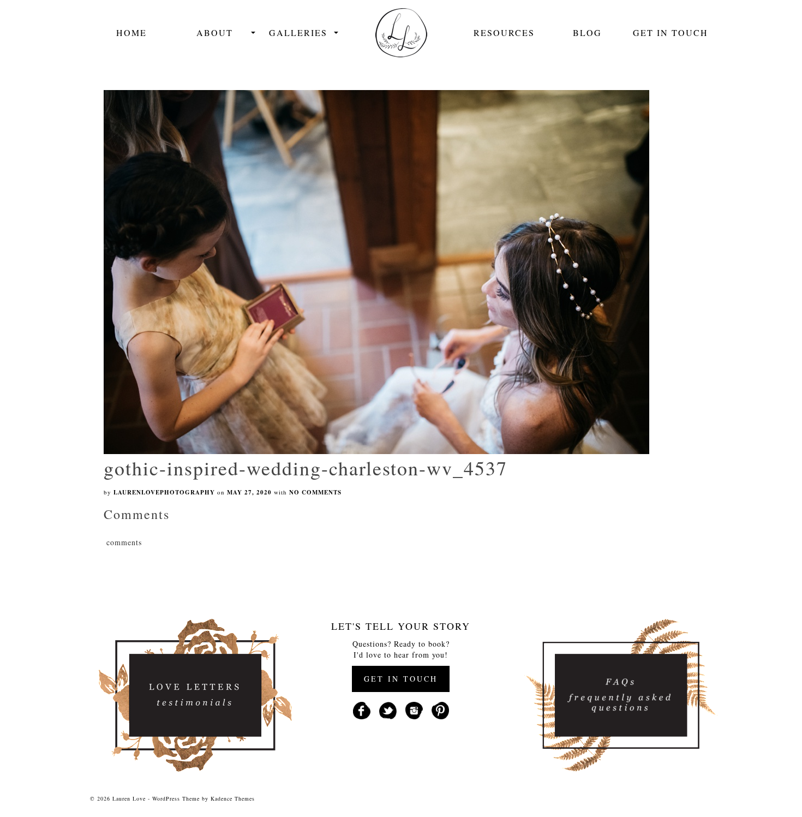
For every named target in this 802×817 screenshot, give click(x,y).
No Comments (315, 492)
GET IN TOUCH (401, 678)
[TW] (388, 709)
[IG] (414, 709)
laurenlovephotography (164, 492)
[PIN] (440, 709)
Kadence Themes (233, 798)
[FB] (362, 709)
